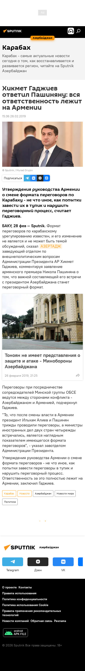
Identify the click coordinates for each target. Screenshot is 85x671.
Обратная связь (41, 621)
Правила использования (19, 593)
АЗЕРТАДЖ (51, 246)
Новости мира (65, 493)
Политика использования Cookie (25, 605)
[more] (77, 375)
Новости (24, 493)
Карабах (9, 493)
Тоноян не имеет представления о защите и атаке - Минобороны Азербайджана (42, 360)
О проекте (9, 587)
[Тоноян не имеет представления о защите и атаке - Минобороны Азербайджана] (42, 322)
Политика (10, 501)
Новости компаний (15, 621)
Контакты (25, 587)
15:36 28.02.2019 (14, 116)
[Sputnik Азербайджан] (13, 33)
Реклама (60, 621)
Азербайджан (43, 493)
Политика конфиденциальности (24, 599)
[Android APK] (15, 633)
